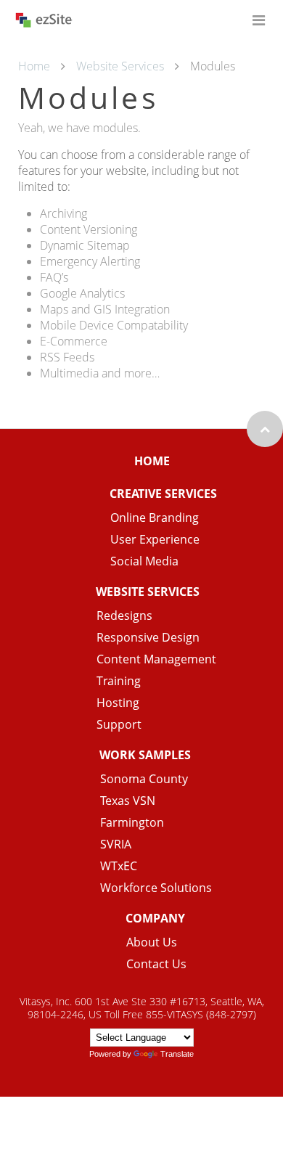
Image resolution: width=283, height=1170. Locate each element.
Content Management (156, 659)
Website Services (120, 66)
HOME (152, 460)
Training (119, 681)
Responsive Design (148, 637)
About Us (151, 942)
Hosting (118, 703)
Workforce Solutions (156, 888)
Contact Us (156, 964)
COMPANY (155, 918)
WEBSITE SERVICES (148, 591)
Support (119, 724)
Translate (177, 1054)
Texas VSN (127, 801)
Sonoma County (144, 779)
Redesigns (124, 615)
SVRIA (115, 844)
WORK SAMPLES (145, 754)
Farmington (132, 822)
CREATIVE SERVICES (163, 493)
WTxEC (118, 866)
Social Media (144, 561)
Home (34, 66)
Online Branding (154, 517)
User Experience (155, 539)
